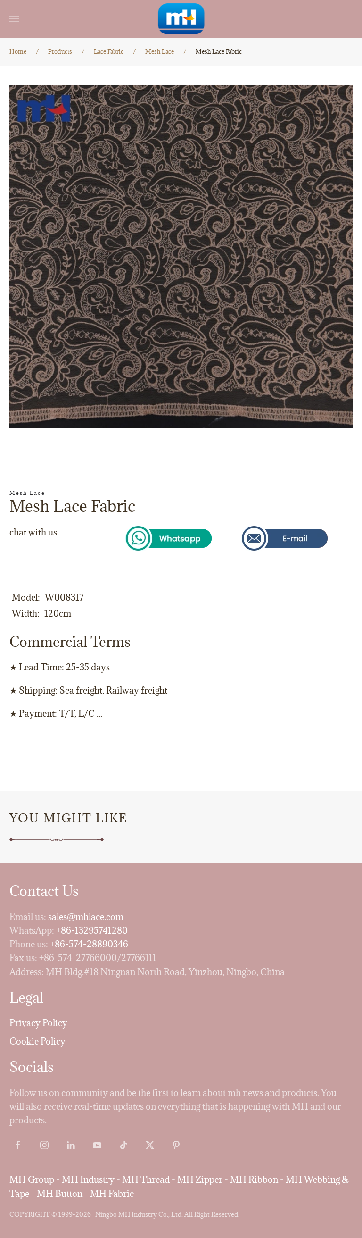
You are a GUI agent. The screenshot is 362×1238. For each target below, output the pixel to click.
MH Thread (146, 1179)
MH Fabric (112, 1193)
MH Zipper (199, 1179)
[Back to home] (181, 19)
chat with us (33, 532)
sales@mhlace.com (85, 916)
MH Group (31, 1179)
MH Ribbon (254, 1179)
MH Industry (88, 1179)
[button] (14, 19)
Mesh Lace (27, 492)
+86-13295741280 (92, 930)
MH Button (59, 1193)
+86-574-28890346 (89, 944)
